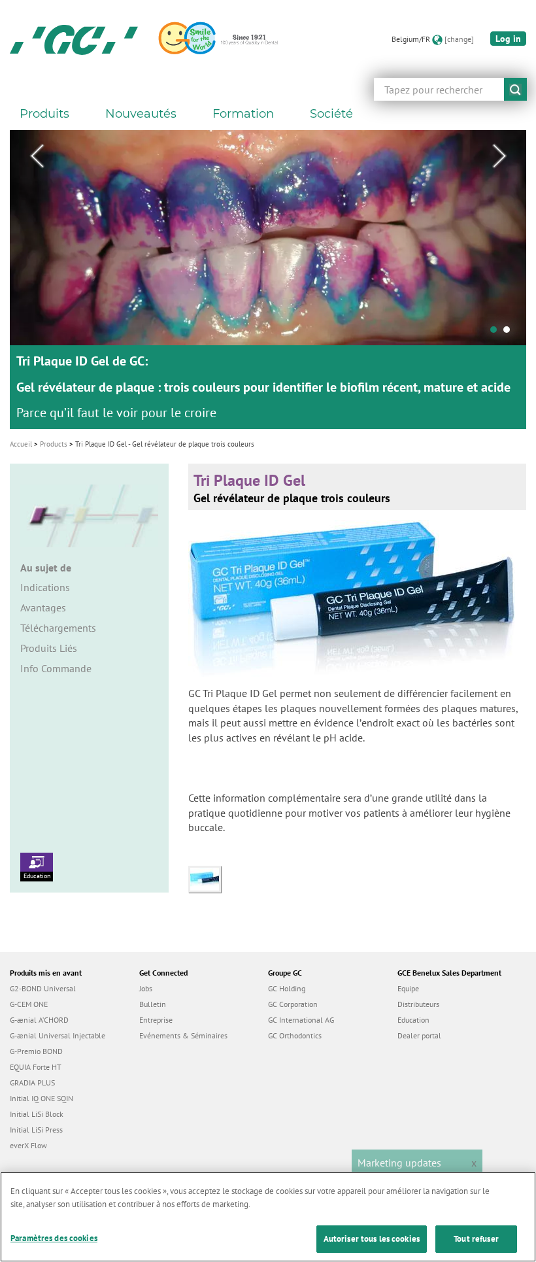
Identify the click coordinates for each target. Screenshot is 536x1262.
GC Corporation (293, 1004)
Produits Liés (48, 648)
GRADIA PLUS (32, 1082)
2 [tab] (509, 332)
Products (53, 444)
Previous (36, 156)
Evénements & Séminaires (183, 1035)
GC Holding (286, 988)
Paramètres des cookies (53, 1238)
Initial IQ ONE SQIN (41, 1098)
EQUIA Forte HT (35, 1067)
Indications (45, 587)
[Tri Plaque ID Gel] (207, 878)
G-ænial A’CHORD (39, 1020)
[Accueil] (73, 39)
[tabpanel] (268, 279)
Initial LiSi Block (36, 1114)
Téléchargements (58, 627)
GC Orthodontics (295, 1035)
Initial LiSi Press (36, 1129)
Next (499, 156)
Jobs (145, 988)
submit (515, 89)
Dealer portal (419, 1035)
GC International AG (301, 1020)
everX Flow (28, 1145)
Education (37, 876)
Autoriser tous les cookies (372, 1238)
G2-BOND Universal (43, 988)
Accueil (21, 444)
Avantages (43, 607)
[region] (268, 1217)
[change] (459, 39)
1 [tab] (496, 332)
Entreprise (156, 1020)
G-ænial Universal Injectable (57, 1035)
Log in (508, 38)
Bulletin (152, 1004)
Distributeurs (418, 1004)
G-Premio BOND (36, 1051)
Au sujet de (45, 567)
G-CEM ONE (29, 1004)
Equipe (408, 988)
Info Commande (56, 668)
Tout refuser (476, 1238)
